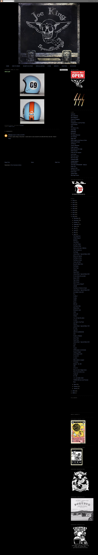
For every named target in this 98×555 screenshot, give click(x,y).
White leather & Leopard (78, 360)
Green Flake (76, 338)
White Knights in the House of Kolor (79, 140)
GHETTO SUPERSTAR (78, 332)
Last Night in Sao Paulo (78, 322)
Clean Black (76, 242)
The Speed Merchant (75, 135)
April (75, 234)
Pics (74, 294)
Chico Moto (73, 129)
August (75, 226)
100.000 (75, 286)
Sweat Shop (76, 340)
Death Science (74, 150)
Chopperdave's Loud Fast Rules (78, 122)
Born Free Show (74, 157)
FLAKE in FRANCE (77, 336)
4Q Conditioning (74, 115)
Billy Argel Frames (75, 175)
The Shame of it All (75, 170)
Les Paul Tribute (77, 244)
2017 (74, 202)
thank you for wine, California (79, 248)
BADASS (75, 240)
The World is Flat (74, 128)
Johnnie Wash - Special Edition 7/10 (81, 326)
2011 (74, 214)
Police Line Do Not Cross (79, 372)
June (75, 230)
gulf (13, 126)
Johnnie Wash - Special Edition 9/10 (81, 274)
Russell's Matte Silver (78, 264)
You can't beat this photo (78, 318)
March (75, 384)
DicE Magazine (74, 117)
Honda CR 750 (74, 168)
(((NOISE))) (73, 131)
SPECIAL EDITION (40, 66)
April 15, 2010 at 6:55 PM (18, 135)
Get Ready (75, 252)
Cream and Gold (77, 262)
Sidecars (75, 324)
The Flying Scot (76, 236)
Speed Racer (76, 272)
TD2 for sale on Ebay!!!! (78, 284)
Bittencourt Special (77, 256)
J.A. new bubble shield (78, 378)
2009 (74, 391)
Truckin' (75, 348)
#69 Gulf (7, 71)
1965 (74, 366)
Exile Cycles (73, 171)
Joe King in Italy (77, 306)
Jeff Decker (73, 143)
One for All (75, 314)
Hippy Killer (73, 138)
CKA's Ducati (76, 282)
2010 (74, 216)
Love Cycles (73, 154)
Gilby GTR (73, 166)
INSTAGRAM (73, 66)
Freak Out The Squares (76, 152)
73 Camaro (75, 362)
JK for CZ (75, 368)
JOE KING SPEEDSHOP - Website (79, 164)
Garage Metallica (74, 161)
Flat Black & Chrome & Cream (80, 288)
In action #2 (76, 356)
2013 (74, 210)
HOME (7, 66)
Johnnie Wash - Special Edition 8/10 (81, 290)
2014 (74, 208)
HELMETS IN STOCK (28, 66)
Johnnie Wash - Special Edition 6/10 (81, 342)
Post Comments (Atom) (16, 165)
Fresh (74, 344)
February (76, 386)
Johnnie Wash (74, 173)
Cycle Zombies (74, 124)
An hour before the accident (79, 276)
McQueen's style (77, 310)
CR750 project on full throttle (79, 350)
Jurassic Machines (75, 145)
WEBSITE (56, 66)
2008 (74, 393)
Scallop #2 (75, 374)
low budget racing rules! (78, 292)
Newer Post (7, 162)
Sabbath (75, 270)
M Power (75, 328)
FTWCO (75, 316)
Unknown (10, 135)
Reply (9, 138)
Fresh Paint (75, 268)
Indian (74, 312)
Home (32, 162)
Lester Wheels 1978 (77, 354)
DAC (74, 346)
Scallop (75, 298)
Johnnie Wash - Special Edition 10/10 (81, 254)
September (76, 224)
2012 (74, 212)
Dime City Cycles (75, 156)
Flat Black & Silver (77, 258)
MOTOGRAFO (74, 163)
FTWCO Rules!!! (77, 238)
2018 (74, 200)
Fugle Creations (74, 147)
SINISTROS (64, 66)
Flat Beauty (75, 266)
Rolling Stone (76, 308)
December (76, 218)
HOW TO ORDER (16, 66)
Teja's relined (76, 280)
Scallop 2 (75, 296)
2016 (74, 204)
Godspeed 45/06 (74, 159)
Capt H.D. (75, 330)
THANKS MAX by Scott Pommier (80, 380)
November (76, 220)
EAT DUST (73, 133)
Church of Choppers (75, 119)
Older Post (57, 162)
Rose (74, 382)
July (75, 228)
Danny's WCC (76, 278)
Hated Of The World (75, 142)
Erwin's (74, 302)
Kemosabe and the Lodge (76, 149)
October (76, 222)
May (75, 232)
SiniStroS (73, 114)
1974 (74, 334)
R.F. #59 (75, 376)
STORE (49, 66)
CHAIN (74, 300)
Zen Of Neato (74, 136)
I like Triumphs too (77, 250)
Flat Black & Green (77, 260)
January (76, 388)
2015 (74, 206)
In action (75, 320)
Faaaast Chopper (77, 352)
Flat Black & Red (77, 246)
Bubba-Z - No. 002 (77, 364)
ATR (72, 126)
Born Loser (73, 121)
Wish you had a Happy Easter (80, 370)
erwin (10, 126)
